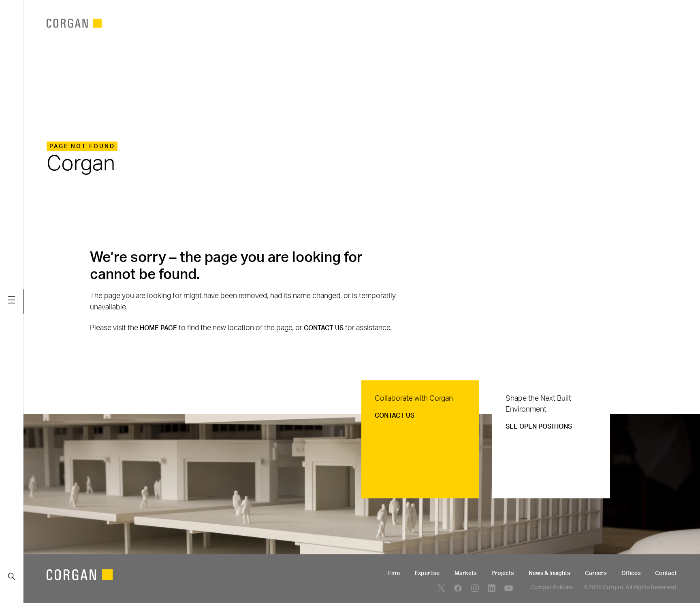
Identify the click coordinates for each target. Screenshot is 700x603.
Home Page (158, 328)
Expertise (427, 573)
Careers (595, 573)
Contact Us (394, 415)
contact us (324, 328)
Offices (630, 573)
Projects (502, 573)
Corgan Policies (552, 587)
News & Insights (549, 573)
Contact (666, 573)
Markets (465, 573)
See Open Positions (539, 426)
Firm (394, 573)
